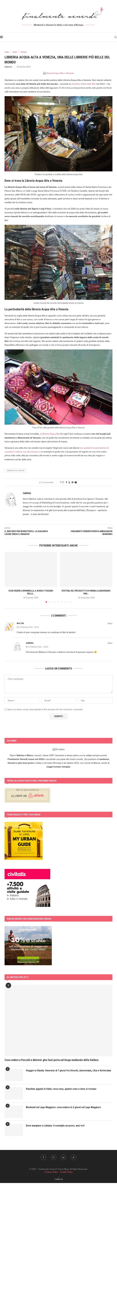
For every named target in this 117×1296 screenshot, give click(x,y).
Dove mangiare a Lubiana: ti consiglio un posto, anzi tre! (55, 1125)
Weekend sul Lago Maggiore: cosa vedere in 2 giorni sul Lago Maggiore (63, 1107)
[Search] (115, 37)
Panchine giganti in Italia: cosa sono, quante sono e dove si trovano (61, 1088)
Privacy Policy (51, 1172)
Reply (110, 623)
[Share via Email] (76, 482)
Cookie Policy (66, 1172)
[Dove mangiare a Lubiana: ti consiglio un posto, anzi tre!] (14, 1130)
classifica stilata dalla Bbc (83, 84)
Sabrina (8, 67)
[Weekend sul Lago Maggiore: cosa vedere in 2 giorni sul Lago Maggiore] (14, 1112)
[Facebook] (43, 1157)
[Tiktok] (73, 1157)
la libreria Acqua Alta (50, 434)
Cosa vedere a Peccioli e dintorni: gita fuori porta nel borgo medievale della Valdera (51, 1060)
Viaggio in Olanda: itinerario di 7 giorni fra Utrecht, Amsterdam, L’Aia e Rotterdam (68, 1070)
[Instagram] (53, 1157)
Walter (20, 623)
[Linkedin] (63, 1157)
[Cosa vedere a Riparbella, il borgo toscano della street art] (31, 569)
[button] (8, 577)
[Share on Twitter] (69, 482)
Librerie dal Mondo (16, 470)
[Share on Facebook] (66, 482)
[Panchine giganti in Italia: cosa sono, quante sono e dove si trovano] (14, 1093)
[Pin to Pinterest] (72, 482)
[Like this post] (63, 482)
